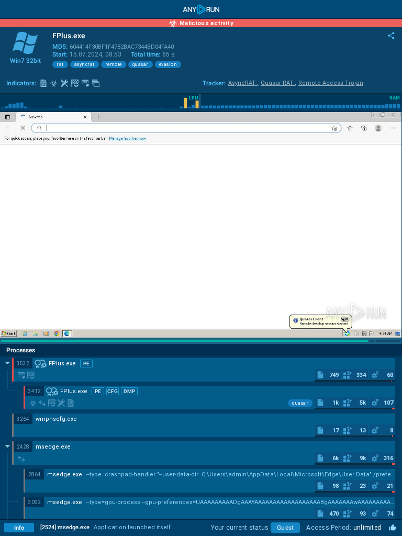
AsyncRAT (243, 83)
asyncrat (84, 64)
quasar (140, 64)
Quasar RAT (278, 83)
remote (113, 64)
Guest (285, 527)
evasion (168, 64)
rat (60, 64)
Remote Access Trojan (330, 83)
